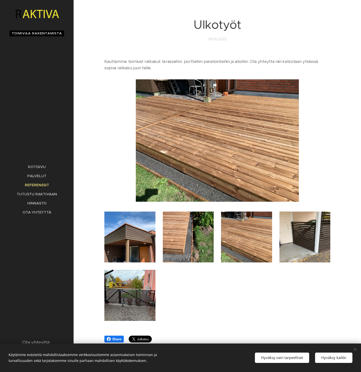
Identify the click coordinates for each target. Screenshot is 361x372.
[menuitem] (36, 167)
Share (116, 339)
